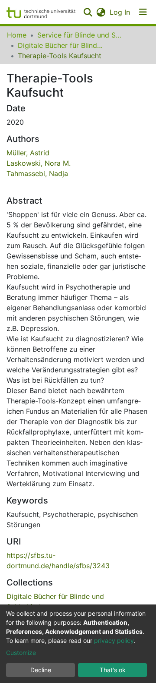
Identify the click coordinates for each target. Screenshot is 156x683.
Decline (40, 670)
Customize (21, 652)
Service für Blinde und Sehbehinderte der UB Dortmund (80, 35)
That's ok (113, 670)
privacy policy (114, 640)
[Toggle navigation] (143, 12)
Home (16, 35)
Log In (120, 12)
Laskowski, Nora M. (38, 163)
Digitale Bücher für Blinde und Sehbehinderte (61, 45)
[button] (100, 12)
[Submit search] (87, 12)
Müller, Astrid (27, 152)
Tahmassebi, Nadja (37, 173)
